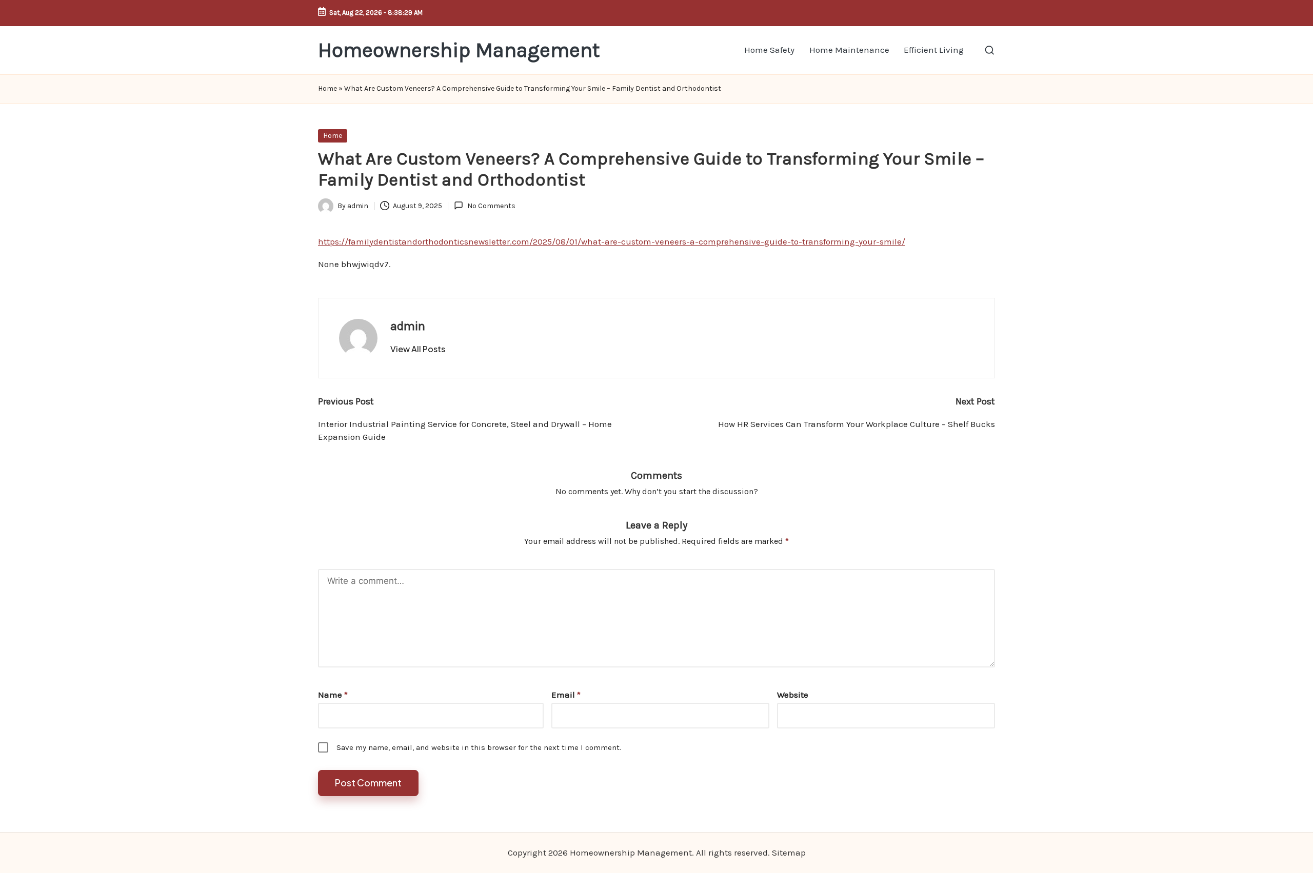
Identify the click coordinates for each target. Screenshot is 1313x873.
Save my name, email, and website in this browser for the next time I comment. (478, 747)
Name (333, 694)
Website (792, 694)
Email (566, 694)
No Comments (491, 205)
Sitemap (789, 852)
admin (407, 326)
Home (327, 88)
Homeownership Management (459, 50)
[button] (417, 349)
